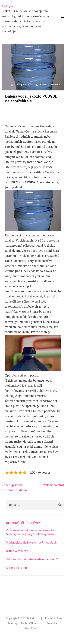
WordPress (31, 628)
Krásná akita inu (16, 567)
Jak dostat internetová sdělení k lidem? (32, 559)
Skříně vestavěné (17, 551)
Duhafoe (7, 6)
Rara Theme (31, 623)
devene (43, 84)
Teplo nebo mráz (53, 485)
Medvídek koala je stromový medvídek (31, 542)
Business (55, 84)
